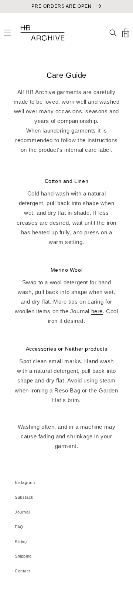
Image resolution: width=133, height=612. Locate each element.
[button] (7, 33)
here (97, 311)
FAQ (19, 527)
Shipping (23, 556)
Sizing (21, 541)
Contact (22, 571)
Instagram (25, 482)
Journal (22, 512)
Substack (24, 497)
